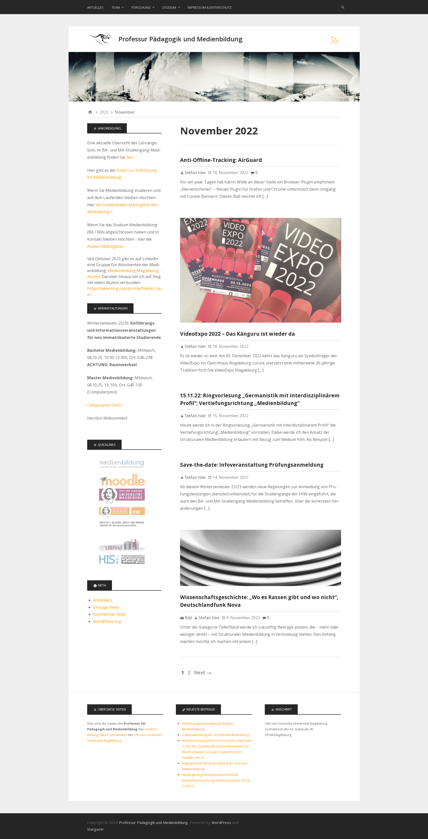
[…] (265, 196)
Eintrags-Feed (106, 607)
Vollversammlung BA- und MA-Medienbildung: (215, 735)
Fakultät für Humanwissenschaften (122, 512)
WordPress (221, 822)
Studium (169, 7)
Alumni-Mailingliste (105, 246)
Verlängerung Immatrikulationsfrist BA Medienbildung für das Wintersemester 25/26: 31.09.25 (216, 780)
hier (130, 157)
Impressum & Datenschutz (210, 7)
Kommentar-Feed (109, 614)
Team (116, 7)
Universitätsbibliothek (122, 544)
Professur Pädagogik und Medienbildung (180, 39)
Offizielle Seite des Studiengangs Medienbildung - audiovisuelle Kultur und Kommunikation (122, 464)
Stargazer (95, 829)
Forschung (141, 7)
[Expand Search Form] (342, 7)
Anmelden (102, 600)
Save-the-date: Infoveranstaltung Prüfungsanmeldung (251, 464)
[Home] (90, 112)
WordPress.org (107, 621)
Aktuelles (95, 7)
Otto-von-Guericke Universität (122, 496)
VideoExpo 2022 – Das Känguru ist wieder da (237, 333)
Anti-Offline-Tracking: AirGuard (221, 159)
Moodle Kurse (122, 480)
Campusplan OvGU (104, 405)
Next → (202, 672)
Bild (188, 617)
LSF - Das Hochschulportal (122, 560)
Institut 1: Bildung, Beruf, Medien (122, 528)
